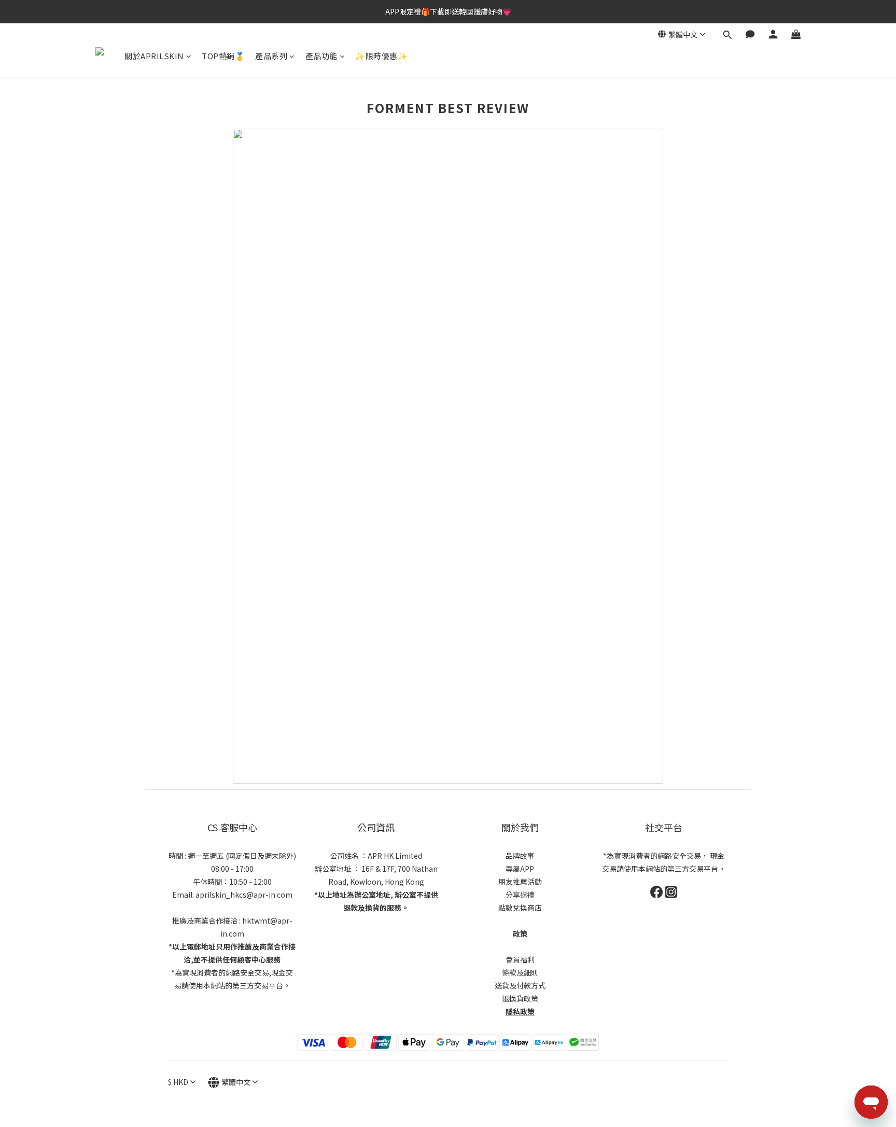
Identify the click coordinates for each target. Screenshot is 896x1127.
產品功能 (321, 55)
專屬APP (520, 868)
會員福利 (520, 959)
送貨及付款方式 (520, 985)
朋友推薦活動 (520, 881)
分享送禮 (520, 894)
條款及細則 (520, 972)
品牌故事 (520, 855)
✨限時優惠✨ (381, 55)
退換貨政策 (520, 998)
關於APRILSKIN (154, 55)
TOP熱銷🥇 (223, 55)
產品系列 (271, 55)
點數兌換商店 (520, 907)
